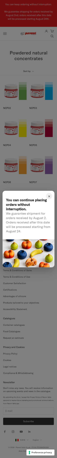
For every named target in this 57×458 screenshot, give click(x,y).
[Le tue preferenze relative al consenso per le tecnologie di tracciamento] (40, 452)
